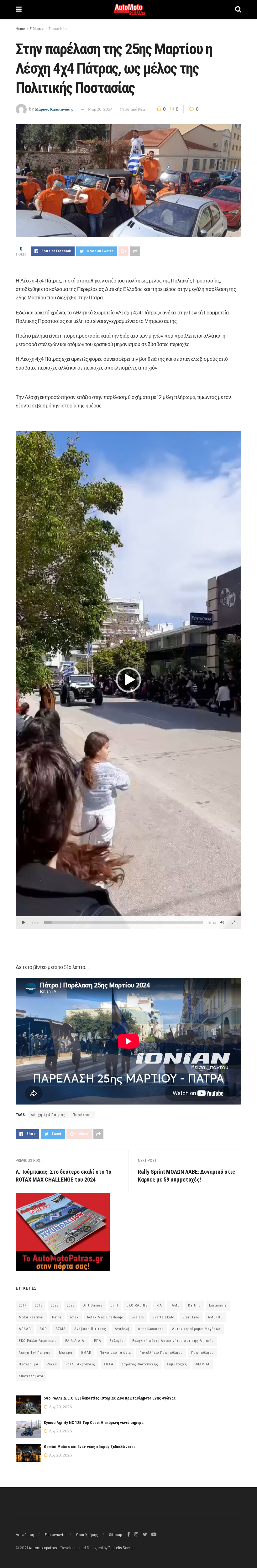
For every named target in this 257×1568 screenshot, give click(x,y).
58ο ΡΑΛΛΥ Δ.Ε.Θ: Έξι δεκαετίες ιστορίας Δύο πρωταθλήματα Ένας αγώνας (110, 1398)
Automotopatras (43, 1548)
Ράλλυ (52, 1364)
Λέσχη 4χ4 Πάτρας (48, 1115)
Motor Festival (31, 1317)
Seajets (138, 1317)
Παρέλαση (82, 1115)
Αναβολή (122, 1329)
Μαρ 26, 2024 (100, 109)
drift (114, 1305)
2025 (54, 1305)
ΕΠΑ (97, 1341)
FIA (159, 1305)
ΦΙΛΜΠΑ (203, 1364)
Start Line (191, 1317)
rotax (74, 1317)
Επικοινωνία (55, 1534)
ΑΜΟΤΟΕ (215, 1317)
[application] (128, 680)
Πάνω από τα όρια (115, 1353)
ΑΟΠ (43, 1329)
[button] (128, 679)
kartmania (218, 1305)
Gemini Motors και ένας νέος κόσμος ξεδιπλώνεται (89, 1446)
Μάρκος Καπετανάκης (54, 109)
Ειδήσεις (37, 29)
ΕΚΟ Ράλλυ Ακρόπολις (38, 1341)
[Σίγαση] (222, 922)
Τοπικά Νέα (58, 29)
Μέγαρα (65, 1353)
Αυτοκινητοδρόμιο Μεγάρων (196, 1329)
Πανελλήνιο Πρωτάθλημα (161, 1353)
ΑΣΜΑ (60, 1329)
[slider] (123, 922)
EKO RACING (137, 1305)
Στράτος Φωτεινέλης (140, 1364)
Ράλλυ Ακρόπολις (80, 1364)
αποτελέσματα (31, 1376)
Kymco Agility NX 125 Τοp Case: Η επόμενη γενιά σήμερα (94, 1422)
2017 (22, 1305)
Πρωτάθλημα (202, 1353)
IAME (175, 1305)
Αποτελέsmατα (151, 1329)
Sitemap (115, 1534)
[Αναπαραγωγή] (24, 922)
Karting (194, 1305)
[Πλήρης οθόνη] (233, 922)
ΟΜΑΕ (86, 1353)
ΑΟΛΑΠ (25, 1329)
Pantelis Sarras (121, 1548)
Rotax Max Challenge (105, 1317)
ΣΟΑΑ (108, 1364)
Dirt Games (92, 1305)
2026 (70, 1305)
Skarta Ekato (163, 1317)
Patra (56, 1317)
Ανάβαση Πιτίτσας (90, 1329)
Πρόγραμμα (28, 1364)
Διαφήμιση (25, 1534)
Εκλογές (117, 1341)
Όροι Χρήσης (87, 1534)
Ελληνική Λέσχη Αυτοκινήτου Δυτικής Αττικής (173, 1341)
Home (20, 29)
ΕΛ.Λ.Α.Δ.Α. (75, 1341)
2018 (38, 1305)
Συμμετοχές (177, 1364)
